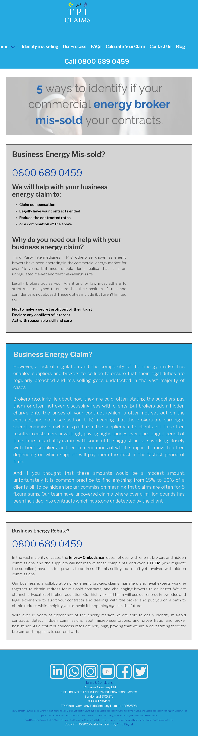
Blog (180, 46)
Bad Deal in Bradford (70, 715)
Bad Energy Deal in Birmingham (119, 715)
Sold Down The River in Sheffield (85, 720)
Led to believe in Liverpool (113, 720)
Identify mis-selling (40, 46)
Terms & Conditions (99, 682)
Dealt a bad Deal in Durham (113, 711)
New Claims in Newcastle (23, 711)
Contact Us (160, 46)
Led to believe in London (92, 715)
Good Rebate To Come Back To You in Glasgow (47, 720)
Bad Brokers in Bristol (163, 720)
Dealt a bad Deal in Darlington (160, 711)
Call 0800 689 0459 (96, 61)
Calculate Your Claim (125, 46)
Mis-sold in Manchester (146, 715)
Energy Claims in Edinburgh (138, 720)
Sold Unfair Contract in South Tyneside (80, 711)
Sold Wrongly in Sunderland (48, 711)
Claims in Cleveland (135, 711)
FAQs (96, 46)
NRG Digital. (125, 724)
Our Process (74, 46)
